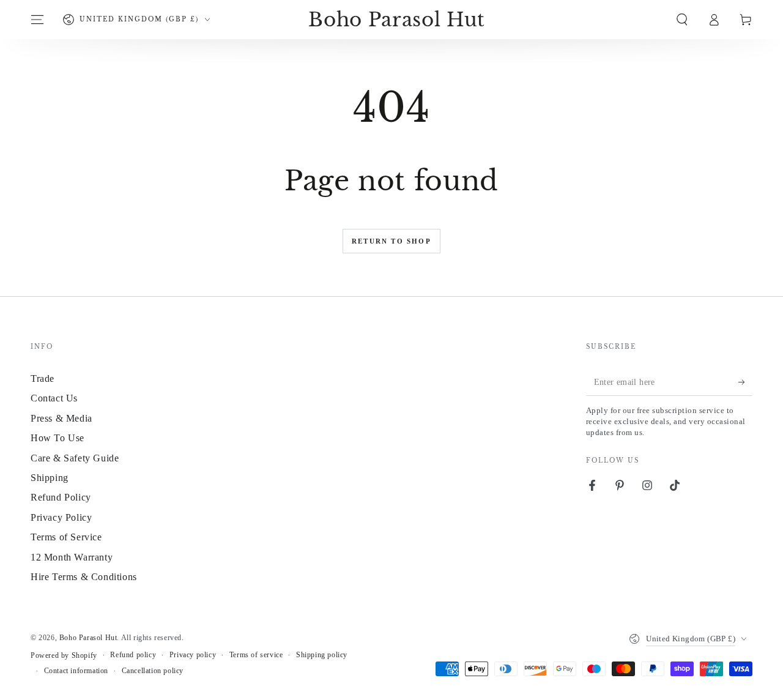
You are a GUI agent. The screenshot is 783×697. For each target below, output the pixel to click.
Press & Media (61, 418)
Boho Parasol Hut (88, 637)
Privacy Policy (61, 517)
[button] (682, 19)
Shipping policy (321, 654)
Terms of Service (66, 537)
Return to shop (391, 241)
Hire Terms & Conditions (84, 577)
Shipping (50, 477)
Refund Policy (61, 497)
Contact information (76, 670)
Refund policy (133, 654)
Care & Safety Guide (75, 458)
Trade (42, 378)
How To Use (57, 438)
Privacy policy (192, 654)
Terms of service (256, 654)
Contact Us (54, 398)
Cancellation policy (153, 670)
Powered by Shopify (64, 655)
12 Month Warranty (72, 557)
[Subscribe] (745, 381)
